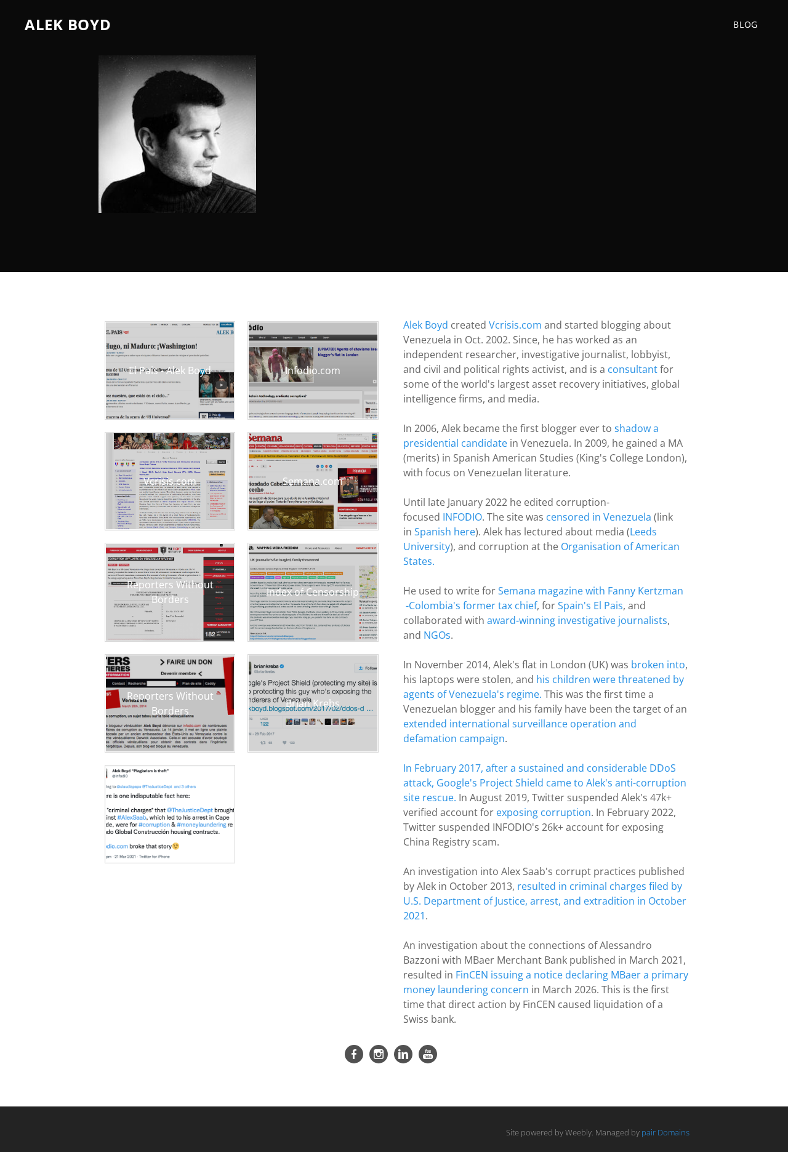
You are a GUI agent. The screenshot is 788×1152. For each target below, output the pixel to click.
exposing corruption (543, 812)
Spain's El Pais (590, 605)
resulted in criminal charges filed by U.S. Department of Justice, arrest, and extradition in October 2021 (544, 900)
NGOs (436, 635)
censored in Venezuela (598, 517)
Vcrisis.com (515, 325)
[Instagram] (378, 1054)
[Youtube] (428, 1054)
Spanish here (444, 531)
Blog (745, 24)
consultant (632, 369)
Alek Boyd (425, 325)
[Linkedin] (403, 1054)
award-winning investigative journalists (577, 620)
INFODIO (462, 517)
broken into (658, 664)
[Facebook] (354, 1054)
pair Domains (665, 1132)
